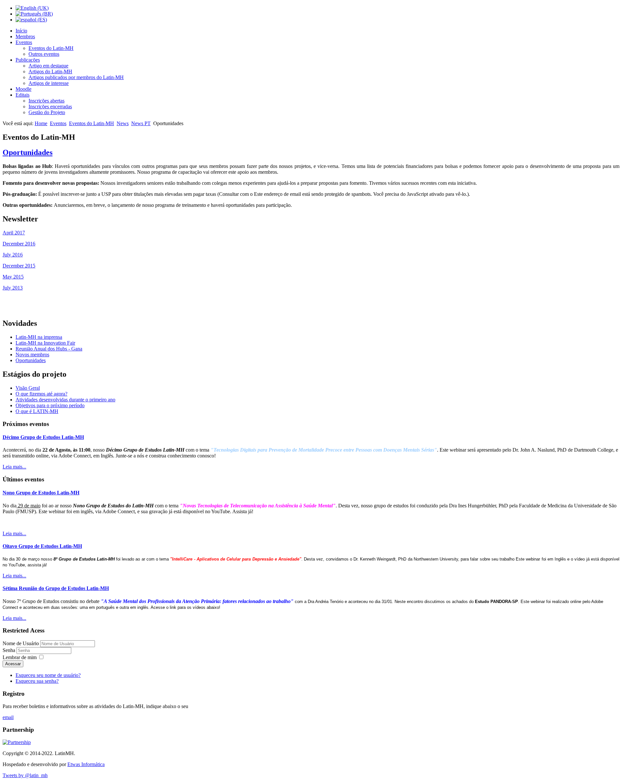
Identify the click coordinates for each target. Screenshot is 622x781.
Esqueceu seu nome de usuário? (48, 675)
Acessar (13, 663)
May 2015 (13, 276)
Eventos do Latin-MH (51, 48)
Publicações (28, 60)
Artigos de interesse (49, 83)
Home (41, 123)
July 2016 (13, 254)
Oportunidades (27, 152)
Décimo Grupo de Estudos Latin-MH (43, 437)
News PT (141, 123)
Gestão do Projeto (47, 112)
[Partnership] (17, 742)
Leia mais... (14, 466)
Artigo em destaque (48, 65)
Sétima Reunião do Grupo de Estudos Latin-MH (56, 588)
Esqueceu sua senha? (37, 681)
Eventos (24, 42)
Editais (22, 95)
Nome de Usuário (21, 643)
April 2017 (14, 232)
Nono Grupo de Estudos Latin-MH (41, 492)
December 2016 (19, 243)
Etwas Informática (86, 764)
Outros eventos (44, 54)
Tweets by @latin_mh (25, 775)
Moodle (23, 89)
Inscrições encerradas (50, 106)
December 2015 (19, 265)
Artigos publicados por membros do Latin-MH (76, 77)
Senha (10, 650)
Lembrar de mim (20, 657)
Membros (25, 36)
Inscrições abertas (46, 100)
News (123, 123)
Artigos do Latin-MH (50, 71)
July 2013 (13, 287)
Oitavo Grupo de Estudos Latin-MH (42, 546)
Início (21, 30)
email (8, 717)
